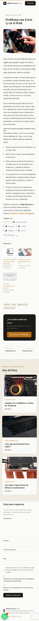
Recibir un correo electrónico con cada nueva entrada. (18, 589)
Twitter (21, 213)
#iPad (13, 304)
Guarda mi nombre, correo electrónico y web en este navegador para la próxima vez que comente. (20, 570)
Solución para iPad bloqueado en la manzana (9, 261)
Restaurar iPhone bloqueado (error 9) (24, 261)
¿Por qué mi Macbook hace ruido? (17, 445)
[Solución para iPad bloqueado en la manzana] (9, 252)
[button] (4, 616)
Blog (6, 15)
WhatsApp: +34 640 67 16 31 (12, 616)
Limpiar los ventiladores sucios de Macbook (19, 404)
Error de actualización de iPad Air (9, 286)
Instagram (30, 213)
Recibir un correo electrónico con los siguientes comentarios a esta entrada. (18, 580)
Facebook (14, 213)
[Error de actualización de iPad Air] (9, 276)
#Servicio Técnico (9, 308)
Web (4, 558)
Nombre (6, 540)
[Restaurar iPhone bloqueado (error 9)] (25, 252)
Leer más (8, 409)
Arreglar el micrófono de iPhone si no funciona (16, 486)
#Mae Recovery (22, 304)
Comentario (7, 518)
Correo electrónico (10, 549)
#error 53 (7, 304)
